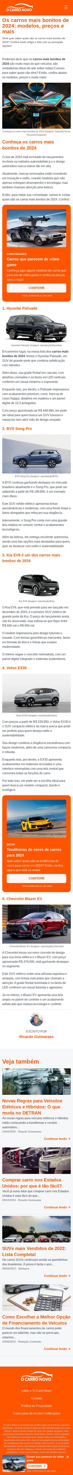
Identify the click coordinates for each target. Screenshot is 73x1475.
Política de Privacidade (36, 1405)
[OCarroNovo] (19, 7)
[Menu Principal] (66, 7)
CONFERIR (37, 288)
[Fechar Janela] (68, 1457)
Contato (36, 1398)
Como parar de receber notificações (36, 1413)
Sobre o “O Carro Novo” (36, 1390)
